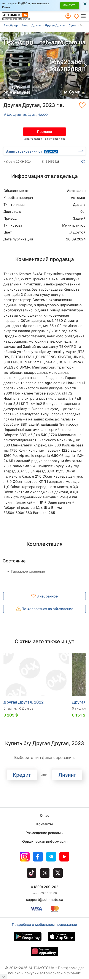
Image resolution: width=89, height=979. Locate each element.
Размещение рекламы (44, 833)
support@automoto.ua (44, 899)
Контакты (44, 824)
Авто (24, 25)
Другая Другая (55, 25)
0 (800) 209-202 (44, 887)
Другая (36, 25)
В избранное (47, 596)
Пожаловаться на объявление (47, 609)
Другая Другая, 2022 (23, 702)
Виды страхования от (24, 151)
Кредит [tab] (22, 775)
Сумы (72, 25)
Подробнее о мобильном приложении (44, 924)
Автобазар (10, 25)
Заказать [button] (69, 5)
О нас (44, 815)
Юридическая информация (44, 841)
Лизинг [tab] (67, 775)
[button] (85, 16)
